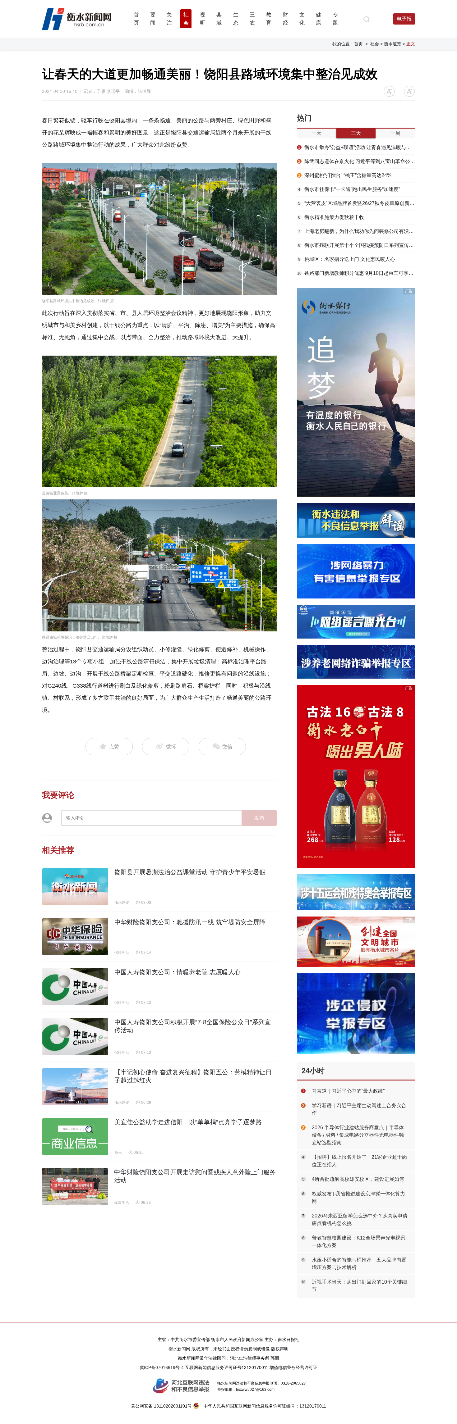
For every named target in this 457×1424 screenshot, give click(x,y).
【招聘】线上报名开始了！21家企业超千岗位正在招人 (359, 1160)
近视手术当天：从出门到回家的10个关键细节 (359, 1285)
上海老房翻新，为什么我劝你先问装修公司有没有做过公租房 (356, 231)
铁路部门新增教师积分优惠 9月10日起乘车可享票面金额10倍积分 (356, 273)
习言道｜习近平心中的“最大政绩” (348, 1091)
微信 (226, 746)
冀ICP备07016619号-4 (162, 1367)
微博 (171, 746)
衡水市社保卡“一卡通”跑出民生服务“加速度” (349, 189)
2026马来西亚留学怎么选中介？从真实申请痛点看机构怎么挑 (360, 1219)
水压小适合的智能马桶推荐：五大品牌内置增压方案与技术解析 (359, 1263)
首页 (358, 43)
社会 (374, 43)
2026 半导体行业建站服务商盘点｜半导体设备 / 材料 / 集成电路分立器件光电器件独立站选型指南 (358, 1135)
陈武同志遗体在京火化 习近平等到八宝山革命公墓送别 (356, 161)
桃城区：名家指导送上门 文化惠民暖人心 (346, 259)
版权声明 (280, 1348)
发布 (259, 818)
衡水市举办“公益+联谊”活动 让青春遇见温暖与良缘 (356, 147)
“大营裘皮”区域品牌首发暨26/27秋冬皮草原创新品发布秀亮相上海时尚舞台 (356, 203)
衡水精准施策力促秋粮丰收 (331, 217)
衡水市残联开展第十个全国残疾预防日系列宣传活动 (356, 245)
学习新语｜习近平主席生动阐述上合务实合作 (359, 1109)
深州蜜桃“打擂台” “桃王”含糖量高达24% (344, 175)
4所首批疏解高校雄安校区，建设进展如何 (358, 1179)
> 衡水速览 (390, 43)
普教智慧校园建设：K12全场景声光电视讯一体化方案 (358, 1241)
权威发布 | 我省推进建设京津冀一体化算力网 (358, 1197)
